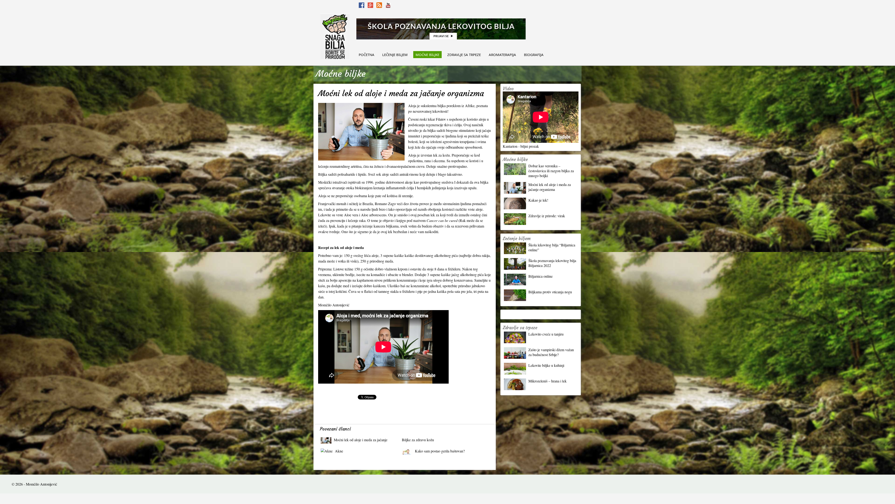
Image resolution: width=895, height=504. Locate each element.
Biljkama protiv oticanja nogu (550, 291)
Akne (339, 450)
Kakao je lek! (538, 200)
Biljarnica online (540, 276)
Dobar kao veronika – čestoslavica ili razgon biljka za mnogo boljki (551, 170)
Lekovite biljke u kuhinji (546, 365)
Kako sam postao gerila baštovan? (440, 450)
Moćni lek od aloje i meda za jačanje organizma (360, 440)
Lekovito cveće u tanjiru (546, 334)
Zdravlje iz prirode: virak (546, 215)
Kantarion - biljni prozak (521, 146)
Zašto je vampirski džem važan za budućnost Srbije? (551, 352)
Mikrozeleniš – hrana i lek (547, 380)
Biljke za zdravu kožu (418, 439)
